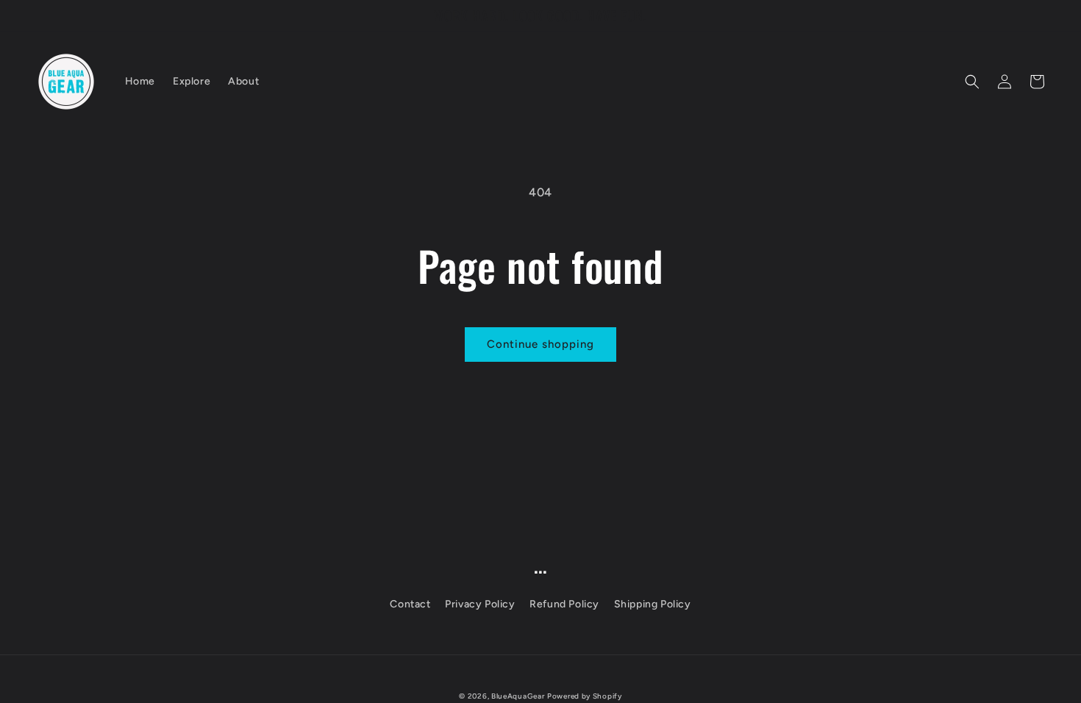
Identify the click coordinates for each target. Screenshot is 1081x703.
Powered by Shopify (584, 696)
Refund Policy (564, 604)
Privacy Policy (480, 604)
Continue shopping (540, 344)
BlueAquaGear (517, 696)
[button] (972, 81)
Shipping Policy (652, 604)
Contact (410, 604)
